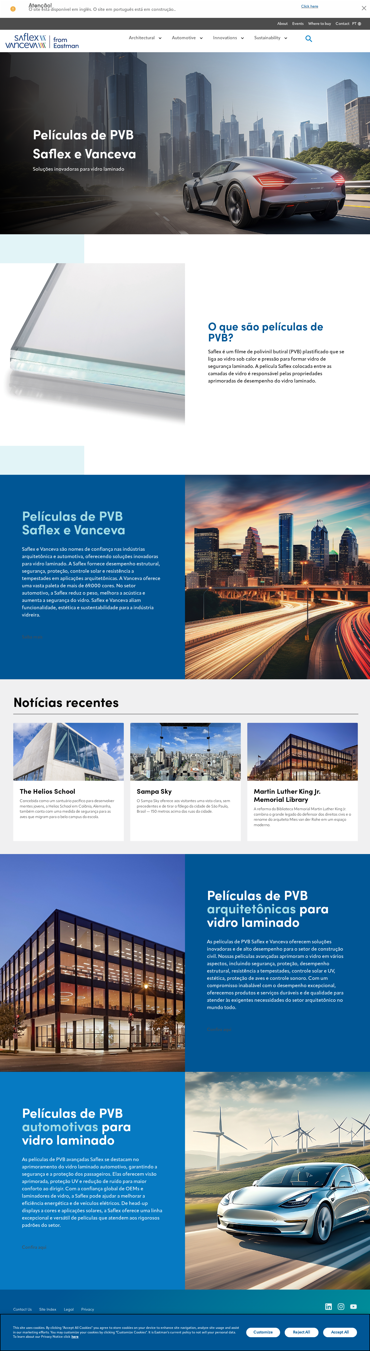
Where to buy (319, 24)
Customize (263, 1332)
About (282, 24)
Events (298, 24)
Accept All (340, 1332)
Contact (342, 24)
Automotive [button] (184, 38)
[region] (185, 1332)
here (75, 1337)
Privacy (87, 1309)
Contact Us (22, 1309)
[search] (308, 40)
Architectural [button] (142, 38)
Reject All (301, 1332)
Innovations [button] (225, 38)
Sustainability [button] (267, 38)
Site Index (47, 1309)
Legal (69, 1309)
